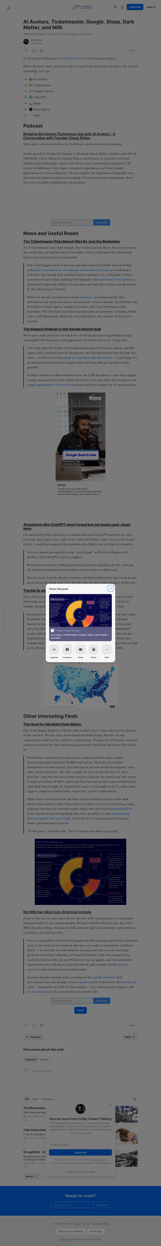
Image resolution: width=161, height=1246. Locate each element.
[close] (110, 588)
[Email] (80, 649)
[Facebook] (67, 649)
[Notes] (94, 649)
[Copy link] (54, 649)
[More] (107, 649)
